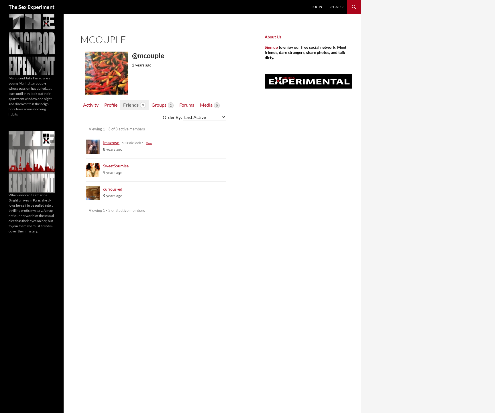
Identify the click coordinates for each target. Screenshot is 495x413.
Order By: (172, 117)
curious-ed (112, 189)
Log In (317, 7)
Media (209, 104)
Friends (133, 104)
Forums (186, 104)
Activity (91, 104)
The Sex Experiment (31, 7)
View (149, 143)
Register (336, 7)
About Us (273, 36)
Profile (110, 104)
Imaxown (111, 142)
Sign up (271, 47)
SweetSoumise (116, 165)
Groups (162, 104)
